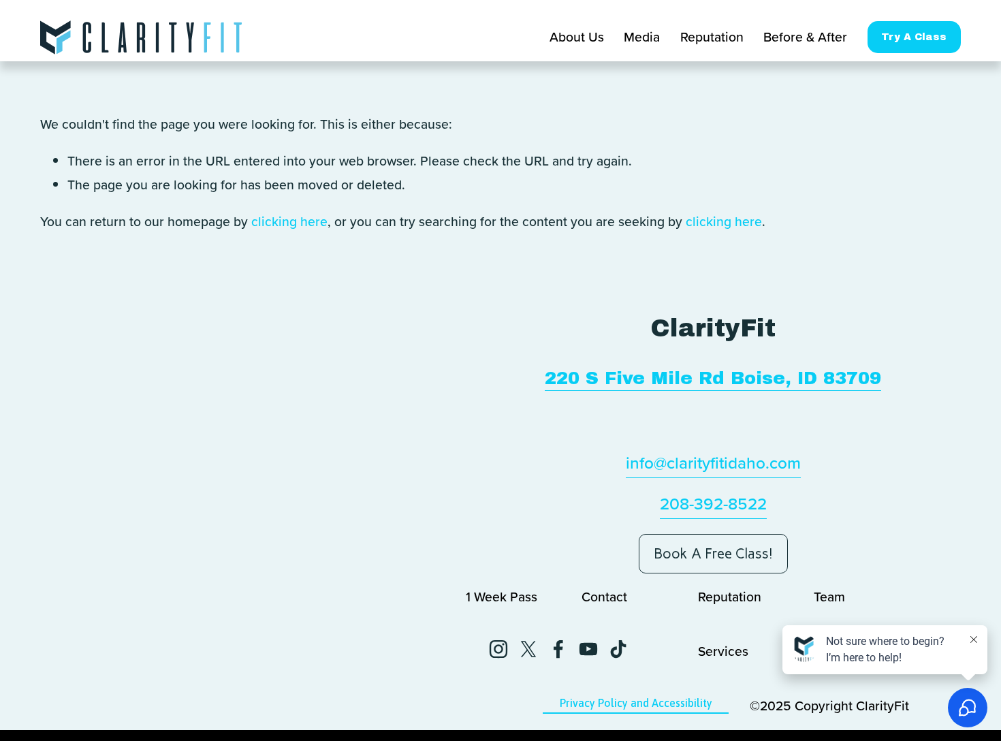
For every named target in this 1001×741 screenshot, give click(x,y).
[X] (528, 649)
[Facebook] (558, 649)
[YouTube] (588, 649)
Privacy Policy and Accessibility (636, 703)
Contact (604, 596)
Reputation (712, 36)
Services (723, 651)
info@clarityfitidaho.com (713, 462)
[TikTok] (618, 649)
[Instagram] (498, 649)
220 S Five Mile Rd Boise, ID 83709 (713, 378)
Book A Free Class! (713, 554)
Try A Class (914, 37)
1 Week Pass (501, 596)
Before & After (805, 36)
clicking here (289, 221)
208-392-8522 (713, 503)
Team (829, 596)
